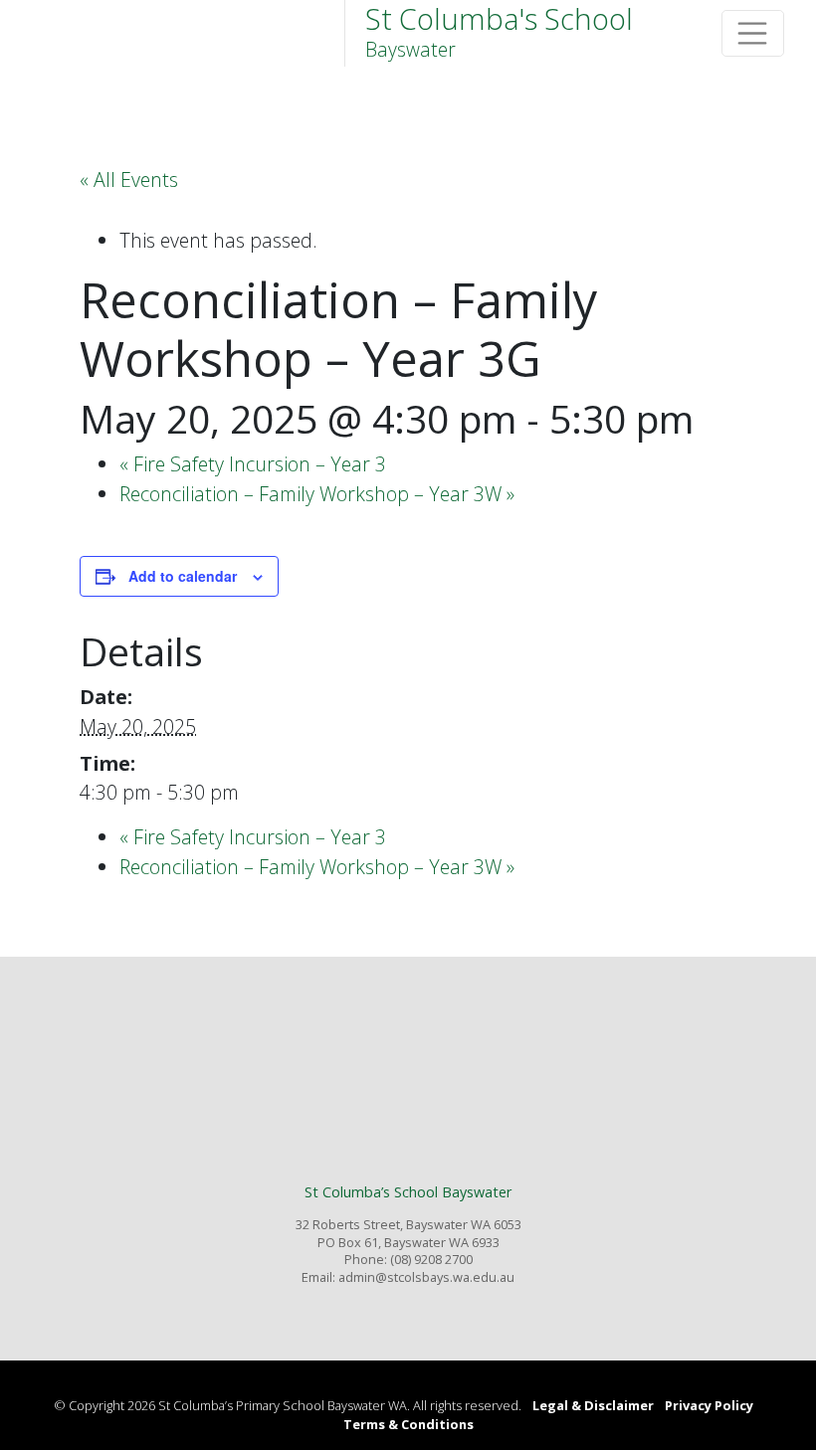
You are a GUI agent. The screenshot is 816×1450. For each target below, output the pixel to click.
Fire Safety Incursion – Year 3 (252, 464)
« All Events (129, 179)
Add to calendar (182, 576)
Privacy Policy (709, 1405)
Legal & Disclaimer (593, 1405)
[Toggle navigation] (752, 33)
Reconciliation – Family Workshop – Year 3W (316, 493)
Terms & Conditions (408, 1424)
